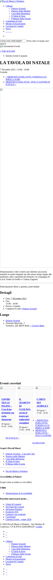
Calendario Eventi (14, 556)
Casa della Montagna (15, 459)
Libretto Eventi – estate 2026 (18, 519)
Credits (39, 527)
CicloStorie (11, 517)
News (8, 564)
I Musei (9, 541)
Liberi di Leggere (13, 504)
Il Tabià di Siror (13, 461)
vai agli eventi (38, 443)
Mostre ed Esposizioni (15, 559)
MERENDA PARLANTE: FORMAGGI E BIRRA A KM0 (42, 424)
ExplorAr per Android (15, 514)
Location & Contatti (14, 561)
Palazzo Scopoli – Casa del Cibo (20, 454)
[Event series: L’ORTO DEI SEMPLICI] (38, 415)
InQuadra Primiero (14, 509)
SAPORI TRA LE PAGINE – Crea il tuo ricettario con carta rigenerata (7, 409)
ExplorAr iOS (12, 512)
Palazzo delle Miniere (15, 456)
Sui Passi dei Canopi (15, 507)
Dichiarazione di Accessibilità (19, 493)
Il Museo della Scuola (15, 464)
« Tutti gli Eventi (7, 51)
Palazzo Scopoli (29, 308)
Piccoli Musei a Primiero (17, 471)
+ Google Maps (37, 325)
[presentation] (7, 388)
